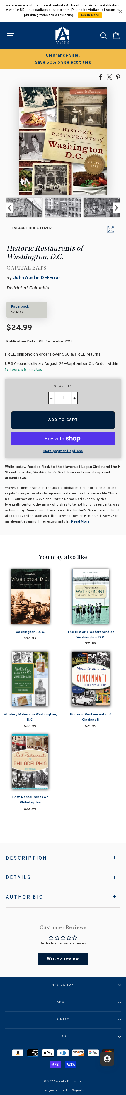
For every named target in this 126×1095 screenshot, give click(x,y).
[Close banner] (120, 11)
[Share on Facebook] (100, 76)
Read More (80, 521)
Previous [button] (9, 207)
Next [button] (116, 207)
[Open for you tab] (107, 1059)
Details (18, 878)
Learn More (90, 15)
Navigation (63, 985)
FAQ (63, 1036)
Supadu (78, 1090)
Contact (63, 1019)
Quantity (63, 386)
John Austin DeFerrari (37, 278)
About (63, 1002)
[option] (63, 59)
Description (26, 858)
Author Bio (24, 897)
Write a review (63, 959)
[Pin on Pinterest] (118, 76)
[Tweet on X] (109, 76)
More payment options (63, 451)
